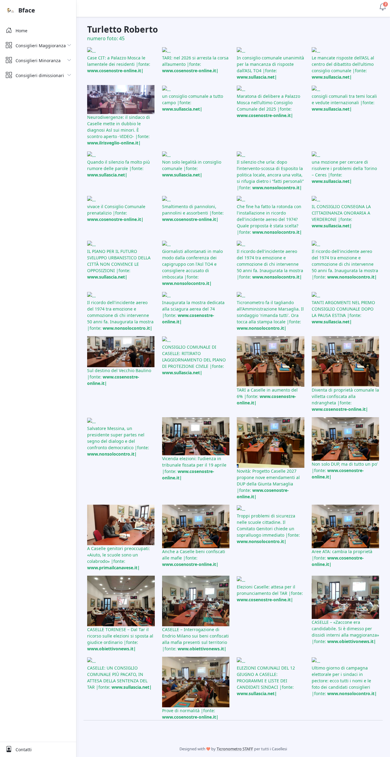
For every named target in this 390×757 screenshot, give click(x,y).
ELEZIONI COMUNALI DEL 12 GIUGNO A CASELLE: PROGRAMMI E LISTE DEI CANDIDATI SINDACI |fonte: (266, 680)
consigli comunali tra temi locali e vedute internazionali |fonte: (344, 102)
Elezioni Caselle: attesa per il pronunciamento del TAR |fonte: (270, 593)
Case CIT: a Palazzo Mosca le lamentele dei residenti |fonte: (118, 64)
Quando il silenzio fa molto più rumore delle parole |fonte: (118, 168)
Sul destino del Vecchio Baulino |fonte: (119, 377)
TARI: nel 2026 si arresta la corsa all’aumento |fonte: (195, 64)
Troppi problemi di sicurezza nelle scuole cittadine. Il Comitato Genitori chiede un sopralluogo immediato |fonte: (268, 528)
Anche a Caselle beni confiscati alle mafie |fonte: (193, 558)
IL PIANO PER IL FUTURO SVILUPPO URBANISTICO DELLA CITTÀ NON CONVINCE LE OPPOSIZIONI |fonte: (119, 264)
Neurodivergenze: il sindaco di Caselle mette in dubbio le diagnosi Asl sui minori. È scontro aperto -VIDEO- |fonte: (118, 130)
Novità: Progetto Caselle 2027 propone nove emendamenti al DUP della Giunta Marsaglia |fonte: (268, 483)
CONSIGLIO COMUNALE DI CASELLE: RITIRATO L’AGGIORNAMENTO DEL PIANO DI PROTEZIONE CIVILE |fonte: (194, 359)
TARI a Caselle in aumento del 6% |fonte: (267, 396)
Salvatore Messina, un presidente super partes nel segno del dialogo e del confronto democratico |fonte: (118, 441)
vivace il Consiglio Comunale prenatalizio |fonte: (116, 213)
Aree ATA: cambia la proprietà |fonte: (342, 558)
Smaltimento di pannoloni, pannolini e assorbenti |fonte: (193, 213)
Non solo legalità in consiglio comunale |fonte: (191, 168)
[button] (382, 6)
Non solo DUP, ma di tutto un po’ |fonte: (345, 470)
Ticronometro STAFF (235, 749)
